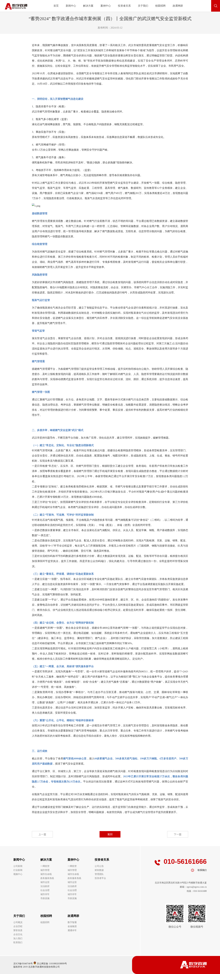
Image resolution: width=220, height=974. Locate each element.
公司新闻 (17, 866)
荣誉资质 (17, 930)
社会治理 (44, 890)
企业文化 (17, 934)
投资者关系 (124, 5)
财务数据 (99, 870)
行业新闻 (17, 870)
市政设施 (44, 898)
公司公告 (99, 866)
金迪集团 (72, 926)
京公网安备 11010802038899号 (51, 963)
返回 (110, 834)
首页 (56, 5)
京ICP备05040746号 (23, 963)
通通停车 (72, 930)
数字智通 (72, 922)
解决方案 (88, 5)
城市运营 (44, 882)
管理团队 (99, 874)
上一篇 (42, 834)
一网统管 (44, 866)
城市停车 (44, 894)
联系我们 (17, 942)
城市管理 (44, 870)
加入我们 (17, 938)
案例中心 (105, 5)
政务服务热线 (47, 878)
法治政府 (44, 886)
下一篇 (178, 834)
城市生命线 (46, 874)
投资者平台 (100, 878)
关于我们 (143, 5)
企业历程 (17, 926)
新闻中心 (71, 5)
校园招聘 (160, 5)
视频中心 (17, 874)
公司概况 (17, 922)
